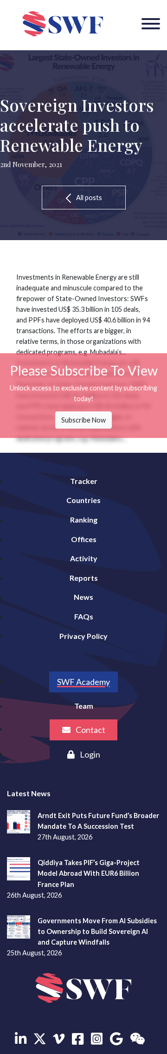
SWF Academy (83, 682)
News (83, 596)
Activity (83, 558)
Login (89, 754)
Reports (84, 577)
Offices (83, 539)
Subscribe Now (83, 420)
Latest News (29, 793)
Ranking (83, 519)
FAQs (83, 616)
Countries (83, 500)
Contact (89, 730)
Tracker (83, 481)
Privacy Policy (83, 635)
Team (83, 705)
